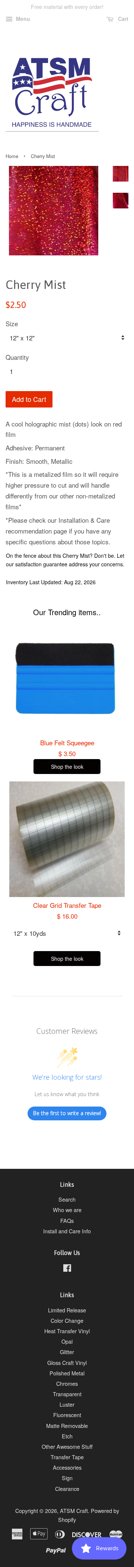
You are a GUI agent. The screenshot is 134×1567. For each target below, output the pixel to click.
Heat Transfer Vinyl (67, 1331)
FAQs (67, 1220)
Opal (67, 1341)
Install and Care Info (67, 1231)
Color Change (67, 1320)
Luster (67, 1404)
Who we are (67, 1210)
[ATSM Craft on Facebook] (67, 1269)
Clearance (67, 1488)
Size (12, 323)
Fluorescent (67, 1415)
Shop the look (67, 766)
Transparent (67, 1394)
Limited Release (67, 1310)
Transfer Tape (67, 1457)
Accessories (67, 1467)
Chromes (67, 1383)
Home (12, 156)
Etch (67, 1436)
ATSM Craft (74, 1510)
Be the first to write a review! (67, 1113)
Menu (22, 18)
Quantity (17, 357)
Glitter (67, 1352)
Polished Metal (67, 1373)
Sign (67, 1478)
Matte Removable (67, 1425)
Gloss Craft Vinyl (67, 1362)
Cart (122, 18)
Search (67, 1199)
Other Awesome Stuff (67, 1446)
